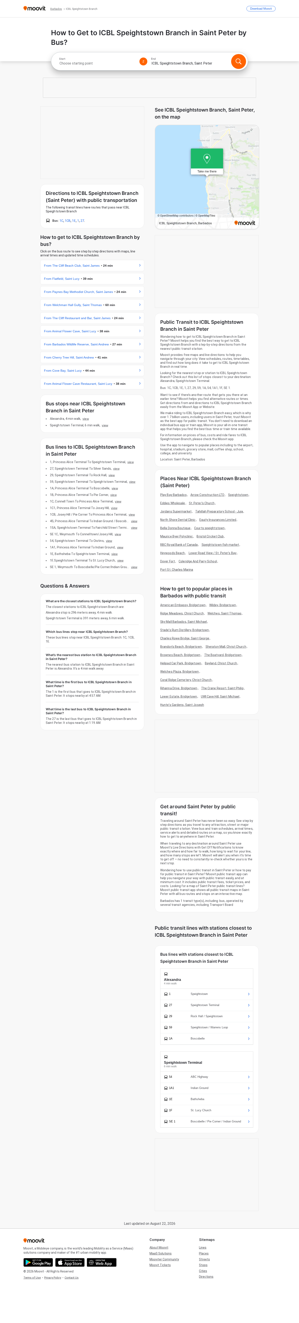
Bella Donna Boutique (175, 528)
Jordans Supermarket (176, 511)
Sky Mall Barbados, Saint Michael (183, 621)
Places (204, 1253)
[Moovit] (34, 8)
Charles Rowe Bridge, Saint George (184, 638)
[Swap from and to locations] (143, 61)
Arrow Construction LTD (207, 495)
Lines (202, 1247)
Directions (206, 1276)
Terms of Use (32, 1277)
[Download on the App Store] (70, 1262)
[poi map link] (207, 177)
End (153, 59)
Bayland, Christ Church (221, 663)
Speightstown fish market (220, 544)
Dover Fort (167, 561)
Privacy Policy (52, 1277)
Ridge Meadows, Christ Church (182, 613)
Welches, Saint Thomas (224, 613)
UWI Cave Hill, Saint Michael (220, 696)
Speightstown (238, 495)
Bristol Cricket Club (210, 536)
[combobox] (97, 63)
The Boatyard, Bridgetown (222, 655)
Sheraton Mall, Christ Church (226, 646)
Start (62, 59)
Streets (204, 1259)
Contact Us (72, 1277)
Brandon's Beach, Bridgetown (181, 646)
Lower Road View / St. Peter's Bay (212, 553)
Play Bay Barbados (173, 495)
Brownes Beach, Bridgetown (180, 655)
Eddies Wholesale (172, 503)
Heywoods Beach (172, 553)
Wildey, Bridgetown (222, 605)
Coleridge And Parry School (198, 561)
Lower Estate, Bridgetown (178, 696)
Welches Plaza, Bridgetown (179, 671)
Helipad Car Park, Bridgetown (180, 663)
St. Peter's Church (202, 503)
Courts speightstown (209, 528)
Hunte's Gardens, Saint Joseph (182, 705)
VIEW (86, 418)
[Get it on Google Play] (38, 1262)
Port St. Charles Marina (176, 569)
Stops (203, 1265)
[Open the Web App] (101, 1262)
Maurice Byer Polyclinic (176, 536)
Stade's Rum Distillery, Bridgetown (184, 630)
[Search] (238, 61)
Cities (203, 1271)
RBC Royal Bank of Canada (179, 544)
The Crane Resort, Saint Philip (222, 688)
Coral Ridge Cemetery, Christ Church (186, 680)
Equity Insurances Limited (217, 520)
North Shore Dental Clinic (178, 520)
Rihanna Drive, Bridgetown (178, 688)
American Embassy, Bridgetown (183, 605)
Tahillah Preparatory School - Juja (219, 511)
